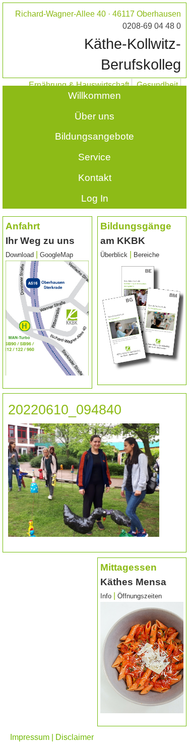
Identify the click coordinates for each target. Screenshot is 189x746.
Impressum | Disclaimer (52, 737)
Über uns (94, 116)
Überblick (114, 255)
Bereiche (146, 255)
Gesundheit (157, 85)
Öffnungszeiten (139, 596)
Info (106, 596)
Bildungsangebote (94, 136)
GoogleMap (56, 255)
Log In (94, 198)
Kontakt (94, 177)
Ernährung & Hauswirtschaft (79, 85)
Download (20, 255)
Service (94, 157)
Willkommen (94, 95)
